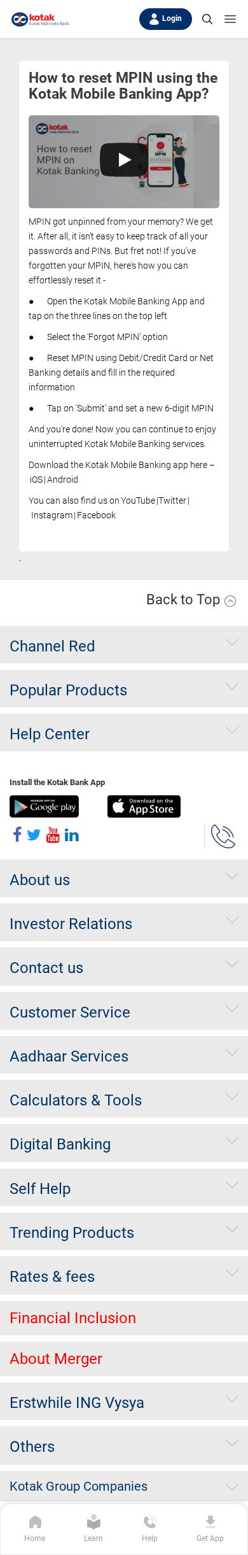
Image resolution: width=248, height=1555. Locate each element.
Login (172, 18)
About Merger (56, 1359)
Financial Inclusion (73, 1318)
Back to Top (184, 599)
